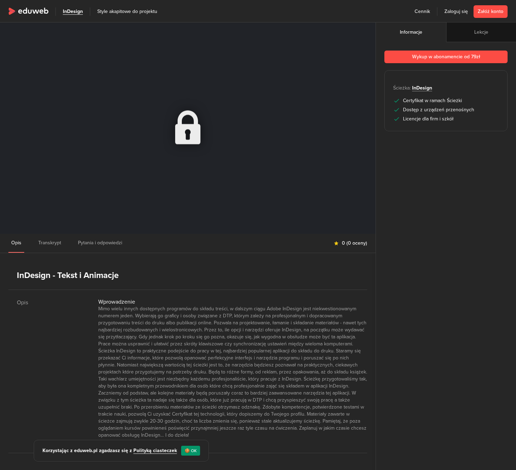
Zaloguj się (456, 11)
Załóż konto (490, 11)
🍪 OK (191, 450)
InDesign (73, 11)
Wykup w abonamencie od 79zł (446, 57)
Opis (16, 243)
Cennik (422, 11)
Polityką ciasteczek (155, 451)
